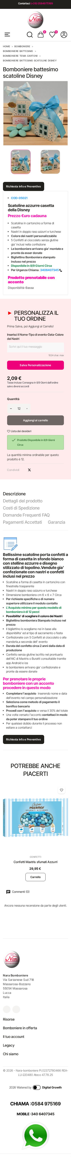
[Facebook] (16, 1009)
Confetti (35, 856)
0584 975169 (46, 1104)
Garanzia (56, 522)
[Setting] (64, 35)
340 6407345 (42, 1114)
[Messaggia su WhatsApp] (35, 1135)
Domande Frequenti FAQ (26, 515)
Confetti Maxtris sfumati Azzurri (35, 862)
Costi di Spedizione (21, 507)
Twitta (29, 470)
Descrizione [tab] (14, 493)
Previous (4, 161)
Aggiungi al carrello (35, 420)
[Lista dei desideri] (61, 790)
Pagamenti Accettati (22, 522)
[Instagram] (6, 1009)
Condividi (22, 470)
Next (65, 161)
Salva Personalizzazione (35, 365)
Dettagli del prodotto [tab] (22, 500)
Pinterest (36, 470)
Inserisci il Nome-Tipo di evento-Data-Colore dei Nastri (35, 337)
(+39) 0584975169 (42, 3)
